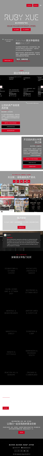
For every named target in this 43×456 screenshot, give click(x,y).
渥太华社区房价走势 (10, 130)
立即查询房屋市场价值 (11, 126)
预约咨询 (21, 432)
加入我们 (5, 408)
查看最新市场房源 (32, 166)
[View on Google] (5, 235)
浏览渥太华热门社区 (32, 162)
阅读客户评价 (21, 227)
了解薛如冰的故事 (7, 60)
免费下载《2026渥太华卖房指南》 (11, 122)
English (35, 5)
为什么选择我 (16, 29)
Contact (29, 5)
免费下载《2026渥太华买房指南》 (32, 158)
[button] (29, 5)
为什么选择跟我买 (26, 29)
